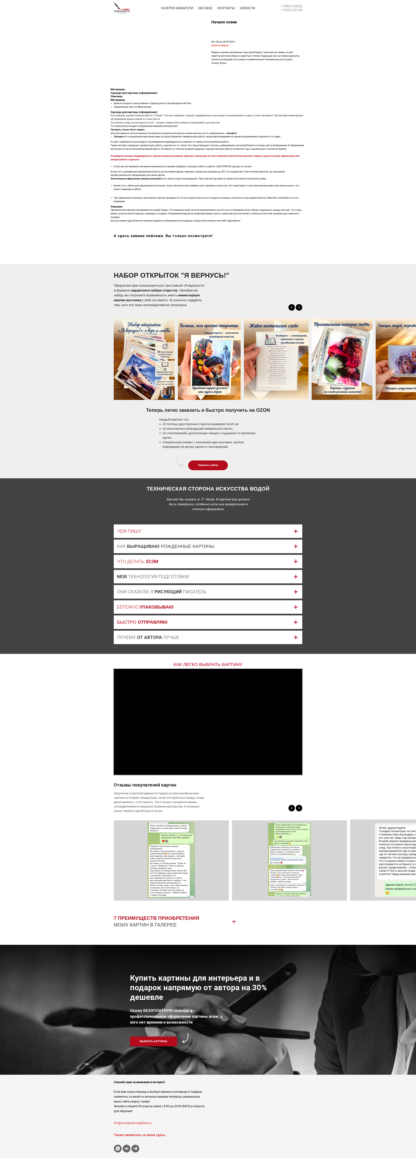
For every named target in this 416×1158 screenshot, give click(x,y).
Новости (247, 8)
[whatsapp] (118, 1148)
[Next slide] (299, 307)
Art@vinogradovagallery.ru (132, 1123)
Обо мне (205, 8)
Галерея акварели (177, 8)
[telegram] (135, 1148)
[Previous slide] (291, 307)
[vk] (126, 1148)
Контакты (226, 8)
